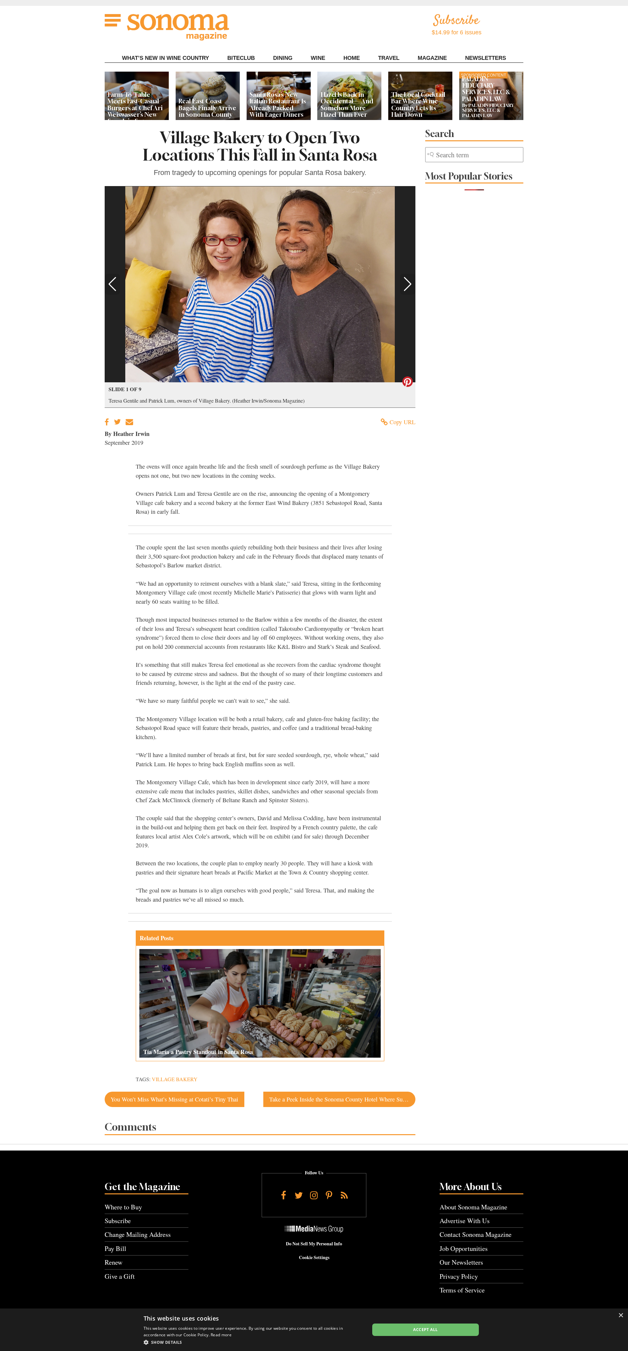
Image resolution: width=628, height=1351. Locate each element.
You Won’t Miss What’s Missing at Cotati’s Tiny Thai (174, 1099)
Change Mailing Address (138, 1234)
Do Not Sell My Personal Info (314, 1243)
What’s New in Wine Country (165, 58)
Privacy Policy (459, 1276)
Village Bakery (175, 1079)
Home (351, 58)
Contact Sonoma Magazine (476, 1234)
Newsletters (485, 58)
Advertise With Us (465, 1220)
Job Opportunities (464, 1248)
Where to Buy (123, 1207)
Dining (282, 58)
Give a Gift (120, 1276)
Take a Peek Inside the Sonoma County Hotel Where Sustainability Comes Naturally (342, 1099)
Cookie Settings (314, 1257)
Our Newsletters (461, 1262)
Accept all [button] (425, 1329)
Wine (318, 58)
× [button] (620, 1315)
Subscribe (118, 1220)
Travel (388, 58)
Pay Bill (115, 1248)
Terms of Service (462, 1290)
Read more (221, 1335)
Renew (114, 1262)
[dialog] (314, 1329)
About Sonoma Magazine (473, 1207)
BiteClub (241, 58)
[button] (112, 284)
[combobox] (474, 155)
